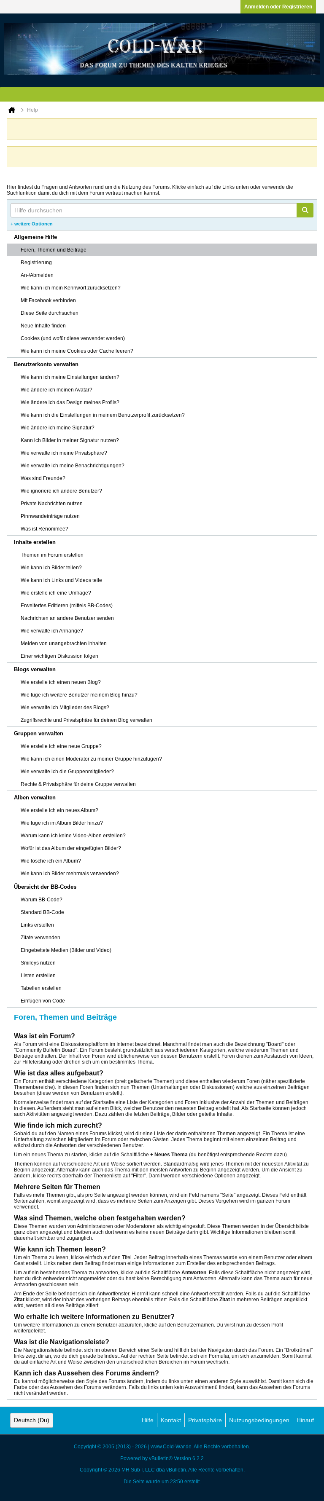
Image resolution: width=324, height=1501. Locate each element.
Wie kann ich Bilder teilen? (51, 568)
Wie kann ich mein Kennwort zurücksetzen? (71, 288)
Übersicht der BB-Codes (45, 887)
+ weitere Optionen (32, 223)
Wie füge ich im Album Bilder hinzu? (62, 823)
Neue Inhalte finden (43, 326)
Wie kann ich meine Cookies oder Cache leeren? (77, 351)
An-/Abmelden (37, 275)
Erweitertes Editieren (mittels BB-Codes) (67, 605)
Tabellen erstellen (41, 988)
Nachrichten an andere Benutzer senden (67, 618)
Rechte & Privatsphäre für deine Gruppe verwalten (78, 784)
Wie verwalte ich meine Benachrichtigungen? (72, 466)
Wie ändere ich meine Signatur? (57, 428)
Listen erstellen (38, 975)
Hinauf (305, 1420)
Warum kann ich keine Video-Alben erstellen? (73, 836)
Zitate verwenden (40, 938)
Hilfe (148, 1420)
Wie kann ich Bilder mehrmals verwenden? (70, 873)
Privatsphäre (205, 1420)
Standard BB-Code (42, 912)
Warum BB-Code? (41, 900)
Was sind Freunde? (43, 478)
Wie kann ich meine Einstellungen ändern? (70, 377)
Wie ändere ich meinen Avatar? (56, 390)
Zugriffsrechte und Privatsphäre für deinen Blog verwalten (86, 720)
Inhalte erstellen (35, 542)
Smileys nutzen (38, 963)
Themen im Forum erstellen (52, 555)
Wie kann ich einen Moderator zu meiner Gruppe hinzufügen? (91, 759)
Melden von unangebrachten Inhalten (64, 643)
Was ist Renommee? (44, 529)
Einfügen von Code (43, 1001)
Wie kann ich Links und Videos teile (61, 580)
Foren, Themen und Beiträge (53, 250)
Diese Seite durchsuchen (49, 313)
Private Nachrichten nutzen (52, 504)
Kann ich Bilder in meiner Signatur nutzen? (70, 440)
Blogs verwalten (35, 669)
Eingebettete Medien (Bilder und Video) (66, 950)
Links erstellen (37, 925)
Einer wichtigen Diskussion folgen (59, 656)
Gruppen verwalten (38, 733)
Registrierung (36, 262)
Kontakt (171, 1420)
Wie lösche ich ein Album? (51, 861)
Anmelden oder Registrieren (278, 7)
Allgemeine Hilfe (35, 237)
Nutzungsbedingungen (259, 1420)
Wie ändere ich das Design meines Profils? (70, 402)
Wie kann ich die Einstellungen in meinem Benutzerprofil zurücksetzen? (103, 415)
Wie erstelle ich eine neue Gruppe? (61, 746)
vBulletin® (161, 1458)
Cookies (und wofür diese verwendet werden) (73, 338)
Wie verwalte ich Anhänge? (52, 631)
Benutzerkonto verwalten (46, 364)
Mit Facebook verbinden (48, 300)
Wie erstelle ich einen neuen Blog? (61, 682)
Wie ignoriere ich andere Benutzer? (61, 491)
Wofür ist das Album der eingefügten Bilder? (71, 848)
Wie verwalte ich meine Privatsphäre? (64, 453)
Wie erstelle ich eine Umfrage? (56, 593)
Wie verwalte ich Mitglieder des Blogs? (65, 707)
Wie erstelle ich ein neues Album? (59, 810)
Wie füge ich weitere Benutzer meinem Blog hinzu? (79, 695)
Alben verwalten (35, 797)
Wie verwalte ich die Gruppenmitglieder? (67, 772)
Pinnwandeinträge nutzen (50, 516)
